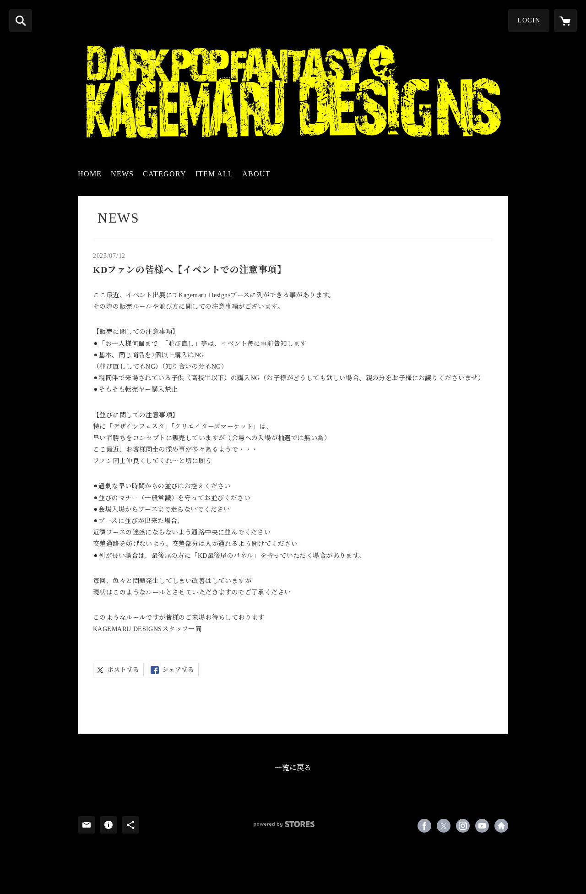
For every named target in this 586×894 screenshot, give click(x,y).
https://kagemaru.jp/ (501, 826)
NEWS (122, 174)
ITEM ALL (214, 174)
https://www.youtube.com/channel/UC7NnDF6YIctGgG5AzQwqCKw (482, 826)
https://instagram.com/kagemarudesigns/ (463, 826)
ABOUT (256, 174)
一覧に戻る (293, 768)
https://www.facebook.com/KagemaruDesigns (424, 826)
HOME (90, 174)
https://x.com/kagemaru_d (443, 826)
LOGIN (528, 20)
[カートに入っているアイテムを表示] (565, 20)
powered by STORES (284, 824)
